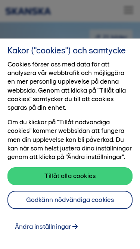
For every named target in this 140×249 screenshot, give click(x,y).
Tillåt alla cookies (70, 176)
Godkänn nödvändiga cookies (70, 200)
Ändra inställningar (43, 226)
